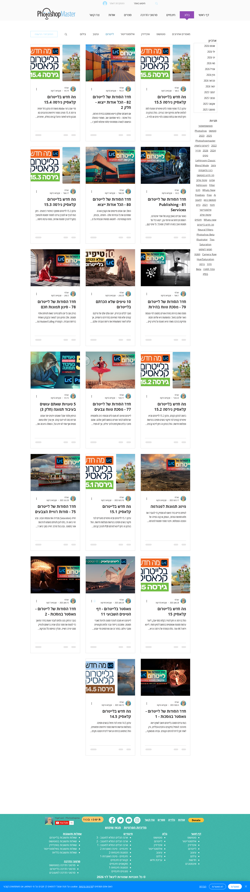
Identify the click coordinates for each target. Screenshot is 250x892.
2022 (214, 145)
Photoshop (201, 130)
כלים (198, 204)
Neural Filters (205, 229)
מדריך (198, 150)
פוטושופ (160, 34)
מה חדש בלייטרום (205, 224)
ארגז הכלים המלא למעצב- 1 (112, 853)
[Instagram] (137, 828)
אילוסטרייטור (128, 34)
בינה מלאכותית (205, 170)
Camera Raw (209, 254)
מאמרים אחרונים (181, 34)
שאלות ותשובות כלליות (64, 860)
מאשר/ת (235, 886)
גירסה (202, 264)
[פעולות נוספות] (145, 89)
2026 (205, 150)
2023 (201, 135)
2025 (209, 135)
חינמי (212, 204)
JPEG (205, 274)
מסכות (197, 254)
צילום (83, 34)
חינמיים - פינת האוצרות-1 (114, 864)
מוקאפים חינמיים (119, 871)
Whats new (210, 219)
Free (209, 195)
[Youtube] (129, 828)
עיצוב (96, 34)
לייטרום (110, 34)
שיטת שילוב (201, 180)
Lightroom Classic (205, 160)
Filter (212, 185)
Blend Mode (202, 165)
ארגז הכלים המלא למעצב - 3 (112, 845)
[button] (171, 16)
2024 (213, 150)
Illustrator (202, 239)
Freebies (200, 195)
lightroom (201, 185)
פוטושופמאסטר (205, 125)
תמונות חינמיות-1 (118, 875)
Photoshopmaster (205, 140)
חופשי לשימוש (205, 249)
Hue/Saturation (205, 259)
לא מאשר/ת (217, 886)
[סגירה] (246, 886)
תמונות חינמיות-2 (118, 860)
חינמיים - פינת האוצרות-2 (114, 856)
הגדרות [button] (202, 886)
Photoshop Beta (205, 234)
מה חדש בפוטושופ (205, 175)
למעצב (198, 199)
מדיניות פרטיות (86, 886)
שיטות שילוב (205, 214)
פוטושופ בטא (210, 199)
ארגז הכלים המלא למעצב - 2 (112, 849)
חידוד (209, 264)
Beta (198, 269)
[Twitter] (120, 828)
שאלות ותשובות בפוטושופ (63, 849)
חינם (198, 190)
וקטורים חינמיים (119, 868)
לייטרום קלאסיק (201, 145)
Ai (215, 195)
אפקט (212, 180)
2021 (205, 204)
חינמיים (198, 219)
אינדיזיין (145, 34)
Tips (212, 239)
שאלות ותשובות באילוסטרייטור (60, 856)
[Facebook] (112, 828)
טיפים (205, 155)
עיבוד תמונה (209, 269)
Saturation (205, 244)
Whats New (208, 190)
